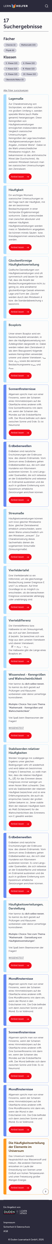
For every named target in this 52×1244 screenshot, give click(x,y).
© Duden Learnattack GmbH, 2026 (26, 1239)
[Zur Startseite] (15, 6)
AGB (5, 1231)
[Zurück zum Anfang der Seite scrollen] (46, 1192)
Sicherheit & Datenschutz (16, 1227)
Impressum (9, 1222)
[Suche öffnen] (47, 6)
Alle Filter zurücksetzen (15, 90)
